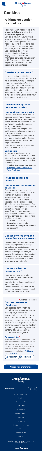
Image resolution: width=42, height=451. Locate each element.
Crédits (21, 417)
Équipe (21, 398)
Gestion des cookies (21, 425)
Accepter (13, 357)
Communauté (21, 402)
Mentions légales (21, 413)
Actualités (21, 406)
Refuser (27, 357)
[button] (21, 367)
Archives (21, 436)
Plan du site (21, 421)
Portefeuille (21, 409)
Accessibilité (21, 433)
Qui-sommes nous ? (21, 394)
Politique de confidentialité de (19, 168)
